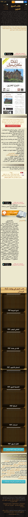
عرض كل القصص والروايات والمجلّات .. (13, 481)
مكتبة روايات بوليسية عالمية (8, 472)
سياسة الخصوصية (8, 504)
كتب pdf (7, 505)
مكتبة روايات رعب (10, 474)
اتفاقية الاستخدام (19, 505)
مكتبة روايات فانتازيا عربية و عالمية (10, 466)
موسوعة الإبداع (12, 514)
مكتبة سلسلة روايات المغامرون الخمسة (14, 468)
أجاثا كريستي (11, 153)
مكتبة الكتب (22, 504)
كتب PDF (3, 2)
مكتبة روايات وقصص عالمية (20, 464)
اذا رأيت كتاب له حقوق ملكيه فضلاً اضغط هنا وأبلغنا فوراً (13, 511)
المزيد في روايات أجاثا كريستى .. (13, 449)
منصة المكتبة (15, 504)
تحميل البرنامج (7, 177)
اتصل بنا (11, 505)
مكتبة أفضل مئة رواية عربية (13, 470)
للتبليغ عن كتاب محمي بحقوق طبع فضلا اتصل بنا (10, 501)
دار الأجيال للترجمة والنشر (12, 155)
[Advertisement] (14, 42)
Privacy (22, 507)
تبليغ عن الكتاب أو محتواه (12, 126)
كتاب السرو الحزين (13, 30)
